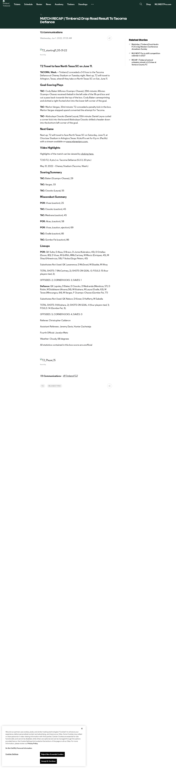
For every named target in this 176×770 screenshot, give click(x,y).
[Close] (82, 728)
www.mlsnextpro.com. (77, 141)
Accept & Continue (48, 761)
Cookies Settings (12, 754)
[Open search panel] (140, 4)
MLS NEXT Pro (54, 386)
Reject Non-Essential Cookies (52, 754)
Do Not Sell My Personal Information (19, 748)
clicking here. (87, 153)
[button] (92, 4)
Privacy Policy (33, 743)
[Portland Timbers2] (7, 4)
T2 (43, 386)
